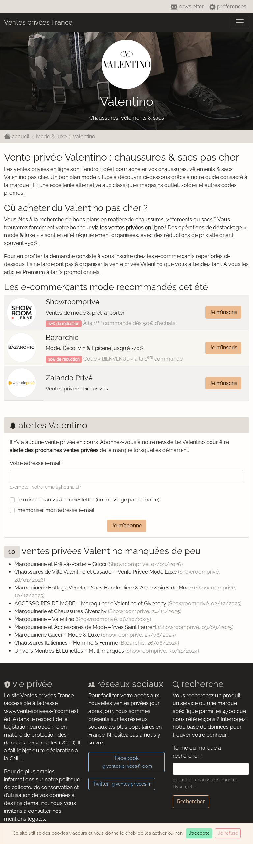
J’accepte (199, 833)
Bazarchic (62, 337)
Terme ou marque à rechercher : (197, 752)
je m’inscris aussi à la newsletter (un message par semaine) (88, 500)
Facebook (127, 762)
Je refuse (228, 833)
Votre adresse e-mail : (36, 463)
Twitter (122, 784)
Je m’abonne (126, 525)
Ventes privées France (38, 22)
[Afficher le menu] (240, 22)
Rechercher (191, 801)
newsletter (190, 6)
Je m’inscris (223, 312)
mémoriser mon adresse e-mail (55, 510)
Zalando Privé (69, 377)
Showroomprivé (72, 302)
